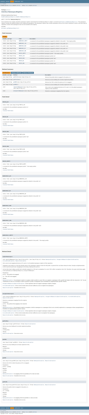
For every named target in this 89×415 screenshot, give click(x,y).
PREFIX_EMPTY (22, 53)
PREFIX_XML (21, 63)
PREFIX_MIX (21, 58)
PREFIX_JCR (21, 55)
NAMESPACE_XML (22, 50)
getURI (15, 82)
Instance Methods (16, 72)
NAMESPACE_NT (22, 48)
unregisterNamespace (18, 90)
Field (10, 5)
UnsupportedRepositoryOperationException (67, 259)
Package (8, 1)
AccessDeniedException (8, 260)
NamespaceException (51, 259)
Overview (2, 1)
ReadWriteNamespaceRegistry (23, 16)
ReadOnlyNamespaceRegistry (8, 16)
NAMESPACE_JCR (22, 43)
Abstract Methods (28, 72)
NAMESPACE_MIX (22, 45)
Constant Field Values (8, 110)
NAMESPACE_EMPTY (23, 40)
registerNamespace (18, 87)
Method (18, 5)
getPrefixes (16, 79)
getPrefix (15, 77)
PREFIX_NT (21, 60)
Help (22, 1)
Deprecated (17, 1)
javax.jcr (8, 9)
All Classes (3, 3)
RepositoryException (21, 260)
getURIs (15, 84)
